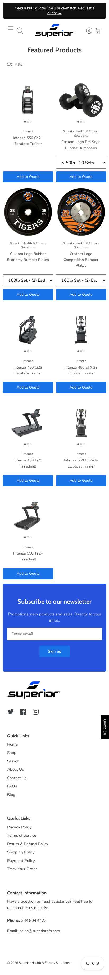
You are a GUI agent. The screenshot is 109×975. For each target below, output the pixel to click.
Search (13, 761)
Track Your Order (22, 869)
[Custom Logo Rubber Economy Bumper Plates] (28, 212)
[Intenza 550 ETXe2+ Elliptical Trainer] (81, 422)
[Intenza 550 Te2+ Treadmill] (28, 515)
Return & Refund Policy (27, 844)
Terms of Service (21, 835)
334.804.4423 (34, 920)
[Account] (86, 30)
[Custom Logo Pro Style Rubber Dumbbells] (81, 100)
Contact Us (16, 778)
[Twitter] (10, 711)
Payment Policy (21, 860)
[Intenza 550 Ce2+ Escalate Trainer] (28, 100)
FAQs (12, 786)
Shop (11, 752)
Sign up (54, 651)
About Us (15, 769)
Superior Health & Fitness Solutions (44, 963)
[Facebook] (23, 711)
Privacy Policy (19, 827)
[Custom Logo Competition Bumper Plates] (81, 212)
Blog (11, 794)
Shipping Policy (21, 852)
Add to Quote (28, 176)
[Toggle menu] (11, 30)
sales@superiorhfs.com (40, 931)
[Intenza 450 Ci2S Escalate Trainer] (28, 330)
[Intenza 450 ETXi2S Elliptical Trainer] (81, 330)
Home (12, 744)
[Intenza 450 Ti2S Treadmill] (28, 422)
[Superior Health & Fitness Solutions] (54, 30)
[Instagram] (35, 711)
